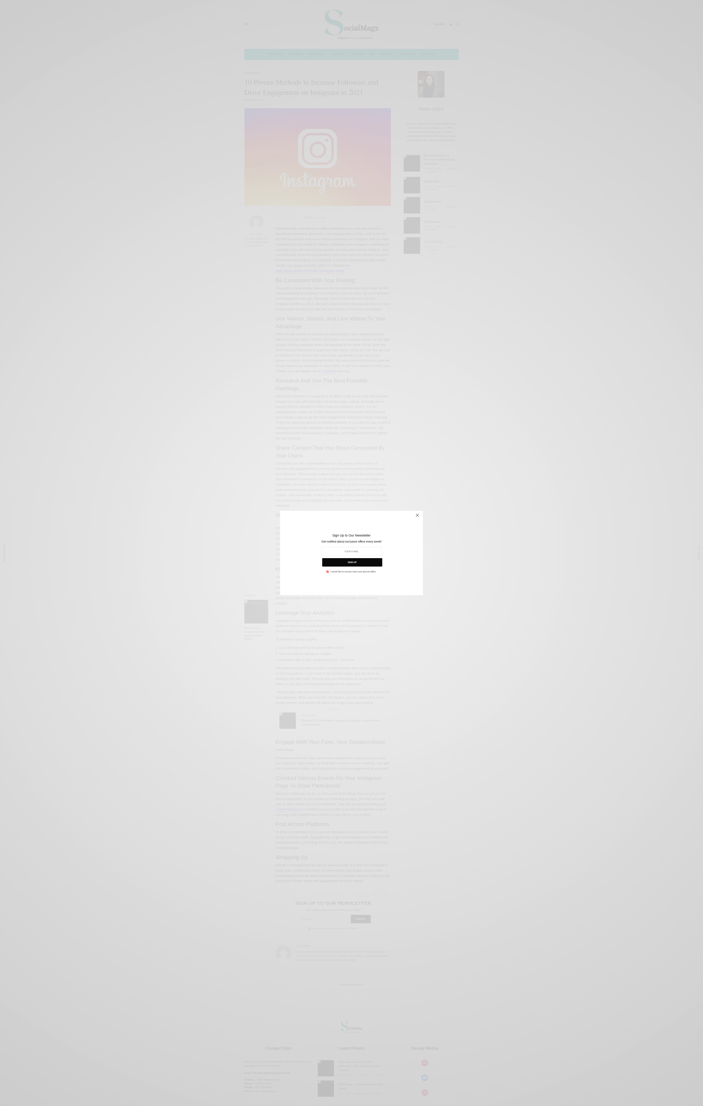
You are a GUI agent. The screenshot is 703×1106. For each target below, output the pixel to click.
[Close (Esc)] (417, 517)
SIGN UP (352, 562)
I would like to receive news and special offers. (353, 572)
